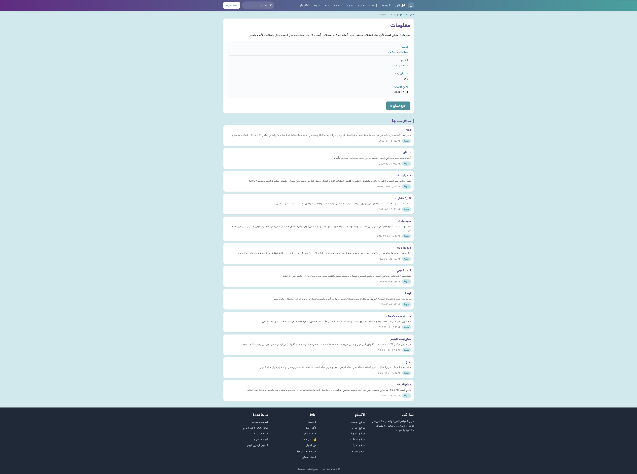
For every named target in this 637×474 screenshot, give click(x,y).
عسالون (406, 152)
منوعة (317, 5)
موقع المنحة (404, 384)
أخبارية (361, 5)
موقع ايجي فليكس (400, 338)
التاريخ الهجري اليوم (257, 445)
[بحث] (271, 5)
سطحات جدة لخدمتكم (398, 316)
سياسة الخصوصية (307, 451)
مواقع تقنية (359, 445)
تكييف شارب (403, 198)
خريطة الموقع (309, 456)
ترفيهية (350, 5)
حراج (408, 361)
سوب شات (404, 221)
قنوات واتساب (260, 421)
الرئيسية (386, 5)
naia (408, 129)
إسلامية (373, 5)
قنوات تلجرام (261, 439)
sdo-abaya (404, 247)
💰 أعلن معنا (309, 439)
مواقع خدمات (358, 439)
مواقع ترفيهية (358, 433)
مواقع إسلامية (357, 421)
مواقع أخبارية (358, 427)
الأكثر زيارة (304, 5)
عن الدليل (311, 445)
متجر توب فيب (402, 175)
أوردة (408, 293)
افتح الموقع (399, 105)
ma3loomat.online (398, 52)
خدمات (338, 5)
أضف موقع (231, 5)
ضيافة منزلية (261, 433)
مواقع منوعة (396, 14)
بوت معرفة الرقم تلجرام (255, 427)
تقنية (327, 5)
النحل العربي (404, 270)
